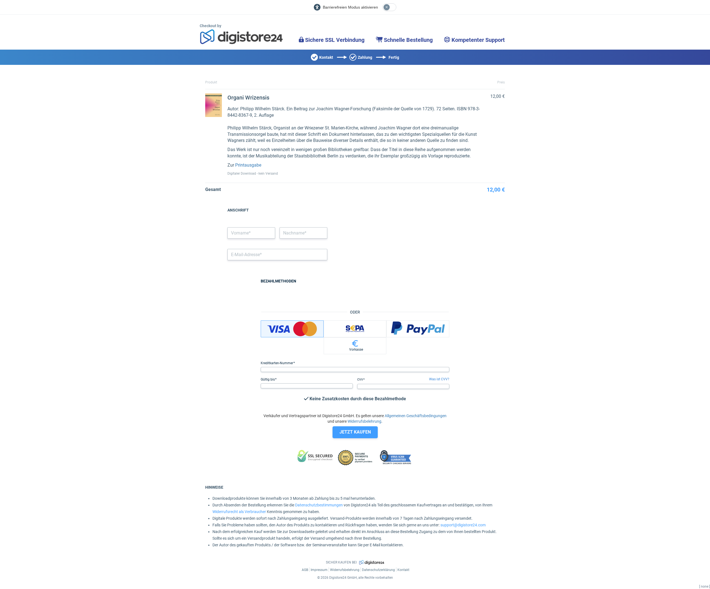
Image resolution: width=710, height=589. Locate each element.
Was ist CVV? (439, 379)
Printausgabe (248, 165)
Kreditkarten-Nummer (277, 363)
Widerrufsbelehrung (364, 421)
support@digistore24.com (463, 525)
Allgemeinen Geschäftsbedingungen (416, 416)
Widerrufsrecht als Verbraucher (239, 511)
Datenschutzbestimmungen (319, 505)
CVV (360, 379)
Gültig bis (268, 379)
